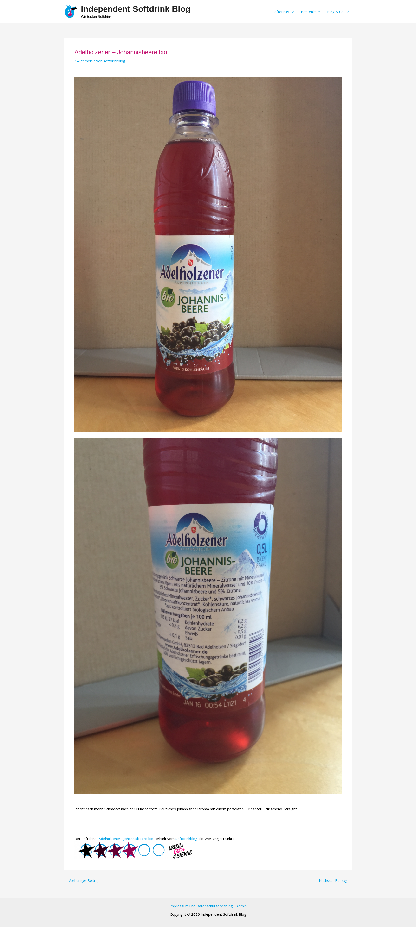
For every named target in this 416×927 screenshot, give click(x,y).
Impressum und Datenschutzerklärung (201, 905)
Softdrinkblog (186, 838)
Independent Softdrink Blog (135, 8)
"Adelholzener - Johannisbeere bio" (126, 838)
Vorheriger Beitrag (82, 880)
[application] (291, 11)
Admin (241, 905)
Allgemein (85, 60)
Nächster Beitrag (335, 880)
